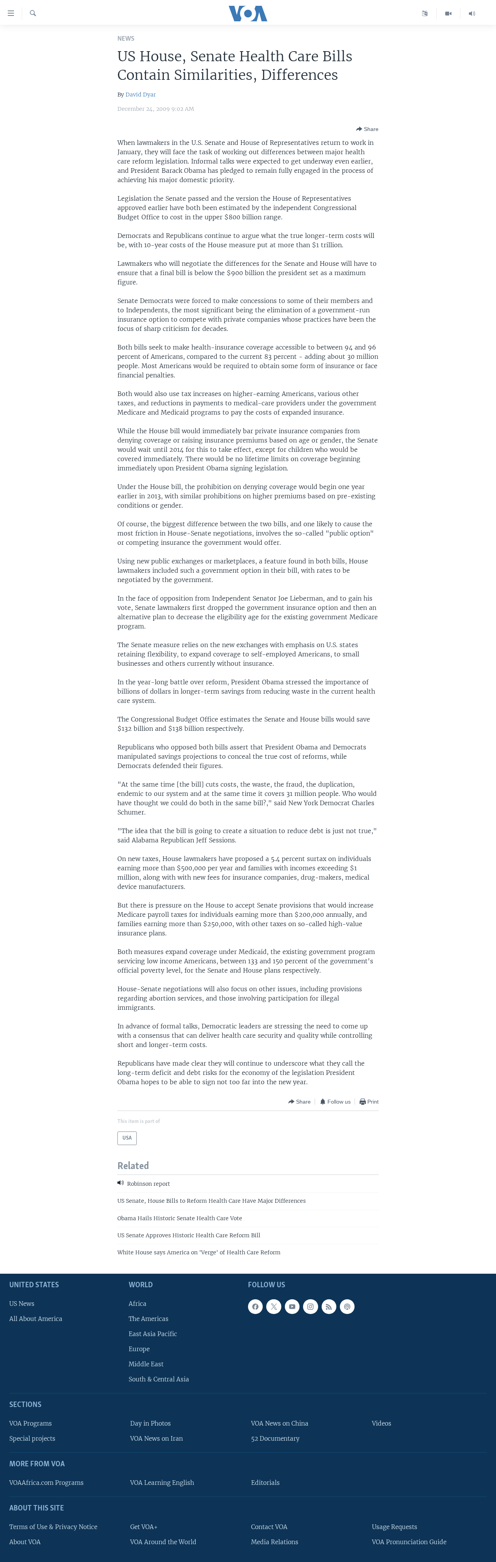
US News (21, 1303)
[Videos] (448, 13)
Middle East (146, 1364)
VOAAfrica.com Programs (46, 1482)
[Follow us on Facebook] (255, 1306)
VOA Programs (30, 1423)
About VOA (25, 1542)
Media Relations (274, 1542)
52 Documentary (275, 1438)
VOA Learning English (162, 1482)
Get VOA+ (144, 1527)
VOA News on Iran (156, 1438)
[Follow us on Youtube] (292, 1306)
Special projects (32, 1438)
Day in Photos (150, 1423)
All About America (35, 1319)
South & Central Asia (159, 1379)
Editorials (265, 1482)
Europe (139, 1349)
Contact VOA (269, 1527)
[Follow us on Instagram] (310, 1306)
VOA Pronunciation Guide (409, 1542)
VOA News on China (279, 1423)
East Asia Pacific (153, 1334)
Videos (381, 1423)
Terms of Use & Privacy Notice (53, 1527)
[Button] (367, 129)
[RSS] (329, 1306)
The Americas (149, 1319)
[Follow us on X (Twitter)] (273, 1306)
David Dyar (141, 94)
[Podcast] (347, 1306)
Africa (137, 1303)
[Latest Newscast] (472, 13)
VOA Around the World (163, 1542)
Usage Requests (394, 1527)
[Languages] (425, 13)
